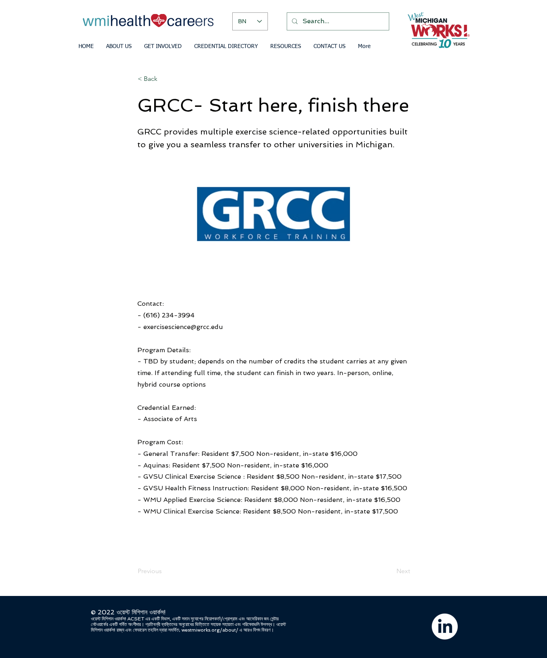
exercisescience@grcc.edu (183, 327)
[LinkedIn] (445, 627)
